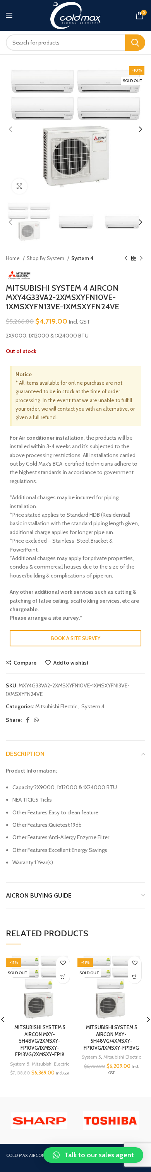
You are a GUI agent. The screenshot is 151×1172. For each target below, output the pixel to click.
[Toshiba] (111, 1120)
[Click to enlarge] (19, 186)
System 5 (19, 1064)
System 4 (82, 258)
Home (13, 258)
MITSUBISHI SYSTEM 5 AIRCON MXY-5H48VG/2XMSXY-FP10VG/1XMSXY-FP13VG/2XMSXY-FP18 (39, 1041)
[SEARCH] (135, 42)
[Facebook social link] (28, 720)
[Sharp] (39, 1120)
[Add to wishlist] (63, 963)
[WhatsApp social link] (36, 720)
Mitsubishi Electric (56, 706)
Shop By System (46, 258)
